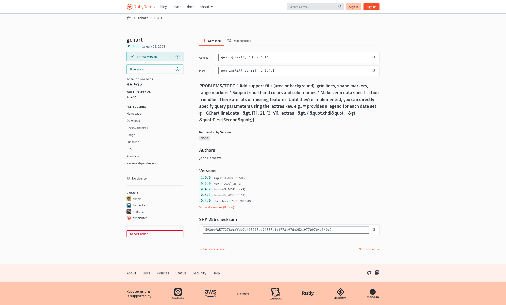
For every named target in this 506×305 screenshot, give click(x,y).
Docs (190, 6)
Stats (177, 6)
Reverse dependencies (141, 163)
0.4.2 (206, 189)
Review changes (137, 127)
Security (199, 273)
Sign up (371, 6)
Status (181, 273)
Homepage (133, 113)
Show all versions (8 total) (216, 207)
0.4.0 (206, 201)
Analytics (132, 156)
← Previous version (212, 249)
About (131, 273)
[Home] (129, 18)
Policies (163, 273)
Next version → (369, 249)
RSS (129, 149)
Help (216, 273)
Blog (163, 6)
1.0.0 (206, 178)
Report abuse (139, 233)
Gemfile (203, 57)
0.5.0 (206, 183)
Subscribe (132, 141)
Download (133, 120)
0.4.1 (206, 195)
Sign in (353, 6)
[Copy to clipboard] (373, 57)
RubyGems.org (138, 291)
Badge (130, 134)
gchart (143, 18)
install (202, 71)
